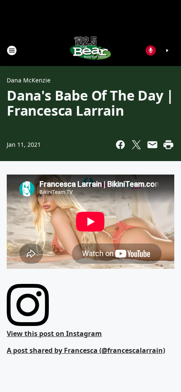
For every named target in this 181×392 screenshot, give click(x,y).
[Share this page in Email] (152, 145)
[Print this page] (168, 145)
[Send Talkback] (151, 50)
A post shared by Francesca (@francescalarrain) (86, 350)
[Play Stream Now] (167, 50)
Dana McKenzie (29, 80)
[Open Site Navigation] (12, 50)
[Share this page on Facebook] (120, 145)
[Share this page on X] (136, 145)
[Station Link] (90, 50)
